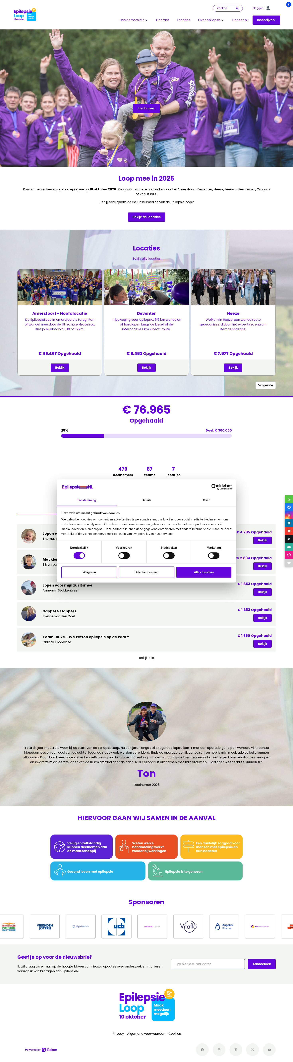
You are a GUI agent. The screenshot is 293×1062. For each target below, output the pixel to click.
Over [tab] (206, 500)
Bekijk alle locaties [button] (146, 258)
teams (149, 471)
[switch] (124, 555)
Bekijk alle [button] (146, 658)
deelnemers (123, 471)
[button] (208, 964)
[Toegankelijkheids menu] (288, 4)
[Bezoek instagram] (219, 1049)
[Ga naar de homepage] (25, 14)
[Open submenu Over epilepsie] (222, 20)
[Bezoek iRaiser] (41, 1049)
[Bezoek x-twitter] (252, 1049)
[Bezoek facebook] (202, 1049)
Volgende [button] (265, 385)
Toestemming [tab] (86, 500)
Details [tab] (146, 500)
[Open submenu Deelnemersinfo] (146, 20)
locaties (173, 471)
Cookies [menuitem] (174, 1033)
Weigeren (89, 572)
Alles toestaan (204, 572)
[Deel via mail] (289, 547)
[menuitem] (133, 20)
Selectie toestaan (146, 572)
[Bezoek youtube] (269, 1049)
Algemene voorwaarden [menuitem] (146, 1033)
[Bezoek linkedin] (235, 1049)
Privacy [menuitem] (118, 1033)
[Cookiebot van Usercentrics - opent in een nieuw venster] (214, 487)
